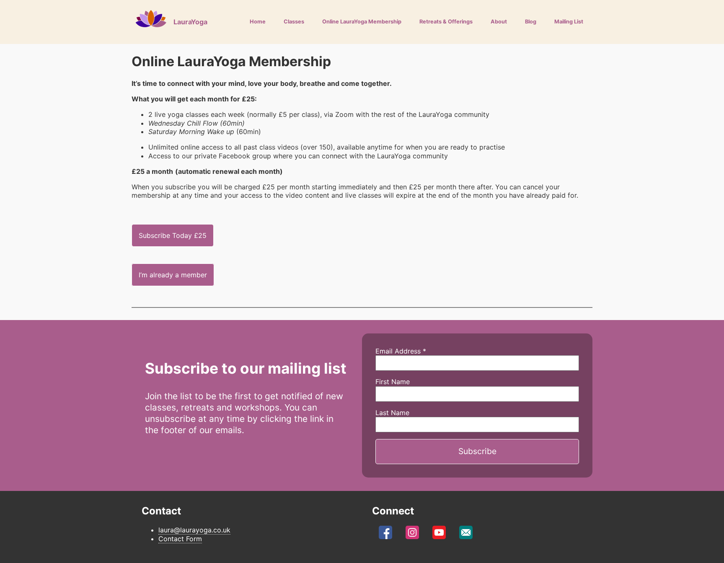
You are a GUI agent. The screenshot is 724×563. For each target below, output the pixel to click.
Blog (530, 21)
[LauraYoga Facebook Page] (385, 534)
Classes (294, 21)
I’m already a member (173, 275)
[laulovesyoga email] (466, 534)
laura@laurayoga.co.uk (194, 530)
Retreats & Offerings (446, 21)
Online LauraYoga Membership (361, 21)
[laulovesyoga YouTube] (439, 534)
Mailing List (568, 21)
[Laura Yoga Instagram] (412, 534)
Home (258, 21)
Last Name (392, 412)
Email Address (400, 351)
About (499, 21)
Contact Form (180, 539)
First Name (392, 381)
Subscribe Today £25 (173, 235)
